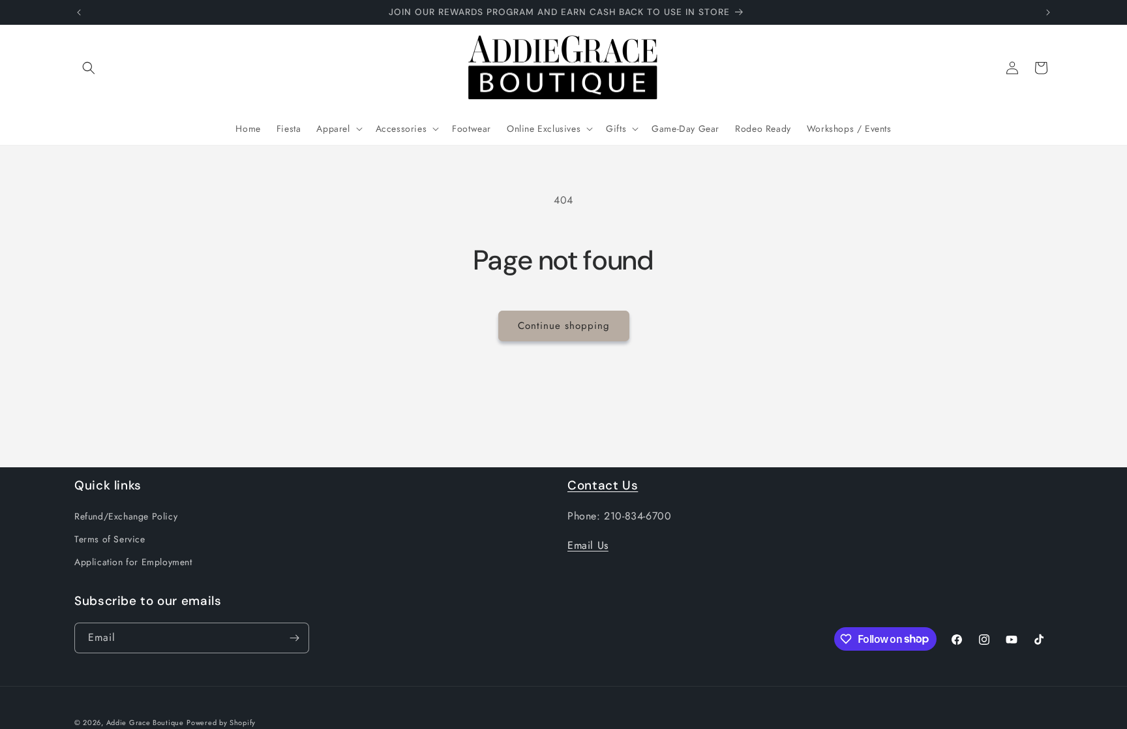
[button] (88, 68)
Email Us (588, 545)
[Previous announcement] (79, 12)
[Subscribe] (294, 638)
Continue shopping (564, 325)
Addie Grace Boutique (145, 722)
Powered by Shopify (221, 722)
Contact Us (602, 485)
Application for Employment (133, 561)
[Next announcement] (1048, 12)
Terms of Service (109, 539)
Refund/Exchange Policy (125, 516)
